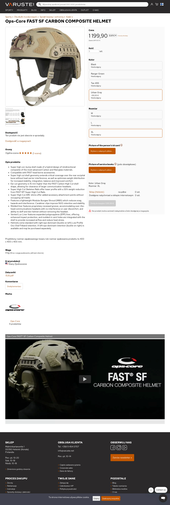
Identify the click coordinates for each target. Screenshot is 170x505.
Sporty (9, 10)
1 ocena (36, 153)
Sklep (52, 10)
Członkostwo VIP (66, 486)
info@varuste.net (66, 450)
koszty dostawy (123, 36)
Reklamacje (12, 486)
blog (34, 10)
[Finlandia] (162, 4)
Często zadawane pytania (70, 465)
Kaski (69, 16)
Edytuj (96, 498)
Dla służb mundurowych (26, 16)
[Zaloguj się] (152, 4)
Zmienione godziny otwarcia (18, 469)
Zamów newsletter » (122, 457)
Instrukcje (11, 489)
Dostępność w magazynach (18, 141)
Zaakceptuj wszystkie (110, 498)
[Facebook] (112, 448)
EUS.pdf (10, 275)
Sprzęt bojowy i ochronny (52, 16)
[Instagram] (118, 448)
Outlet (85, 10)
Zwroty (10, 482)
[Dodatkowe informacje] (121, 145)
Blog (114, 482)
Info (43, 10)
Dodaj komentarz (14, 286)
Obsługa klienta (68, 10)
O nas (96, 10)
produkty (22, 10)
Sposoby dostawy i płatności (18, 492)
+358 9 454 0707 (70, 446)
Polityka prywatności (68, 489)
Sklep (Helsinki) (96, 192)
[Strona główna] (19, 4)
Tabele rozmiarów (119, 486)
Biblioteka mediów (119, 489)
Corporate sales (66, 468)
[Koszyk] (156, 4)
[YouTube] (124, 448)
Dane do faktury (66, 471)
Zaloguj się (64, 482)
